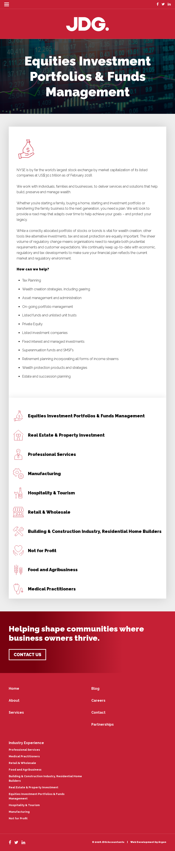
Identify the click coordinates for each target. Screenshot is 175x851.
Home (14, 688)
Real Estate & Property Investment (33, 787)
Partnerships (102, 724)
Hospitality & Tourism (24, 805)
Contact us (27, 654)
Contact (98, 712)
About (14, 700)
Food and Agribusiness (25, 769)
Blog (95, 688)
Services (16, 712)
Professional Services (24, 749)
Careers (98, 700)
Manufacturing (19, 811)
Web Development (142, 842)
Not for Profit (18, 818)
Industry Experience (26, 743)
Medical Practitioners (24, 756)
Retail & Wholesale (22, 763)
